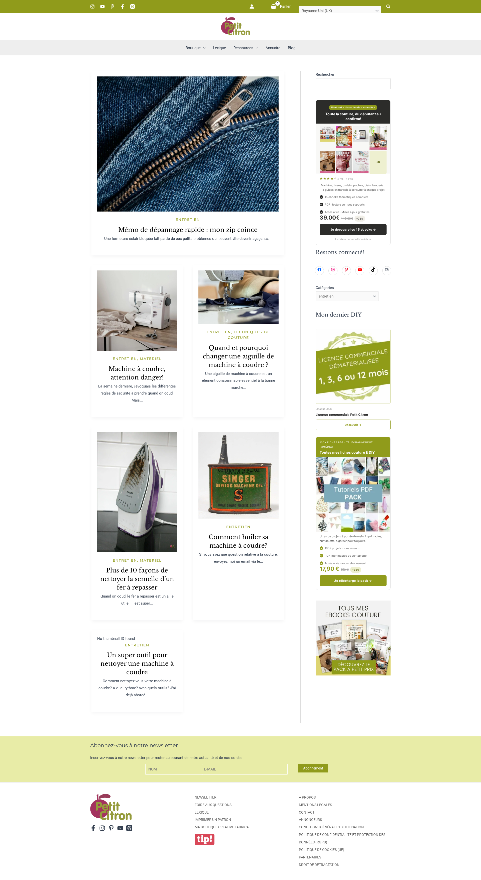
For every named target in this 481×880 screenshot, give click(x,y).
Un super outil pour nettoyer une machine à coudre (137, 663)
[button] (388, 7)
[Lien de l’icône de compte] (252, 6)
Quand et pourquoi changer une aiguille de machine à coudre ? (238, 356)
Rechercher (325, 74)
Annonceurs (310, 820)
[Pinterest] (112, 6)
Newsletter (205, 797)
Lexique (202, 812)
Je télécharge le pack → (353, 580)
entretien (188, 219)
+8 (378, 162)
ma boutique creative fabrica (222, 827)
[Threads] (132, 6)
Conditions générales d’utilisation (331, 827)
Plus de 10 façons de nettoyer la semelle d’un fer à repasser (137, 579)
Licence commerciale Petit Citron (342, 415)
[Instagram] (92, 6)
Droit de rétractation (319, 865)
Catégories (325, 287)
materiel (151, 358)
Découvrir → (353, 425)
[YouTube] (102, 6)
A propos (307, 797)
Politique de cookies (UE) (321, 850)
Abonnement (313, 768)
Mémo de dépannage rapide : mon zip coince (188, 229)
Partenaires (310, 857)
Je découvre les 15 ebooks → (353, 229)
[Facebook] (122, 6)
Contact (306, 812)
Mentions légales (315, 805)
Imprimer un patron (213, 820)
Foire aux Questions (213, 805)
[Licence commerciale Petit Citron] (353, 366)
